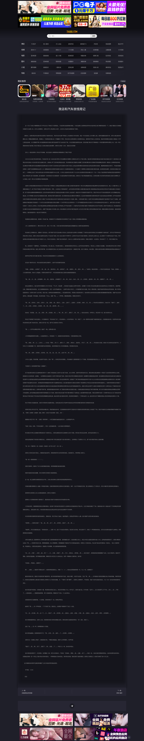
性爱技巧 (120, 67)
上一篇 (27, 692)
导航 (23, 73)
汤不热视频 (71, 73)
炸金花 (96, 44)
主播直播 (108, 50)
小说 (23, 67)
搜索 (93, 36)
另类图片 (120, 61)
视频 (23, 50)
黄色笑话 (108, 67)
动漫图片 (71, 61)
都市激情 (33, 67)
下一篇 (119, 692)
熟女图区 (108, 61)
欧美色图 (58, 61)
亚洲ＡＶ (33, 50)
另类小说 (95, 67)
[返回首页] (129, 737)
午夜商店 (46, 73)
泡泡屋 (96, 73)
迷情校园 (83, 67)
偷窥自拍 (33, 61)
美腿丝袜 (83, 61)
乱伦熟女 (108, 56)
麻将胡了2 (83, 44)
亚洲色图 (46, 61)
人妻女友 (58, 67)
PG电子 (33, 44)
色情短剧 (108, 73)
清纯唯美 (95, 61)
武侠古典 (71, 67)
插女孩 (34, 73)
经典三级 (95, 56)
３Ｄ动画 (71, 50)
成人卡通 (58, 56)
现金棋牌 (108, 44)
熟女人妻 (83, 50)
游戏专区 (71, 44)
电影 (23, 56)
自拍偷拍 (46, 50)
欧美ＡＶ (58, 50)
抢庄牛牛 (120, 44)
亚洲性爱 (33, 56)
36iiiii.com (72, 31)
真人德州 (46, 44)
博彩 (23, 44)
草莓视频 (58, 73)
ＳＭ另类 (120, 50)
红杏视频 (83, 73)
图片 (23, 61)
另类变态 (120, 56)
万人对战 (58, 44)
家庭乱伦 (46, 67)
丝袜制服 (95, 50)
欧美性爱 (71, 56)
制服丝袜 (83, 56)
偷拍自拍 (46, 56)
